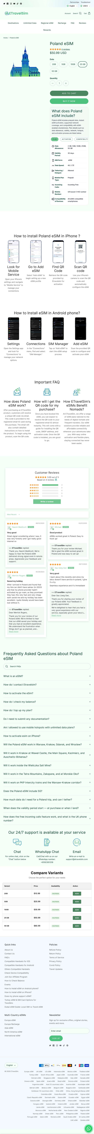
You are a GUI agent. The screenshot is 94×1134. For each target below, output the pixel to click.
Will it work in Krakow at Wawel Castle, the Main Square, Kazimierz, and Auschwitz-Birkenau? (44, 755)
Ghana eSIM (72, 1101)
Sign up (56, 1038)
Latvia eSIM (40, 1107)
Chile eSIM (59, 1091)
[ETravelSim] (16, 13)
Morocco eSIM (41, 1110)
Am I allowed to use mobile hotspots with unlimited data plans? (39, 727)
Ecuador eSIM (74, 1097)
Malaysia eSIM (63, 1078)
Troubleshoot (85, 2)
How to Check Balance (14, 980)
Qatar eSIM (44, 1117)
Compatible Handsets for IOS (17, 961)
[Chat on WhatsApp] (88, 1128)
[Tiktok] (17, 3)
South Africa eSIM (47, 1075)
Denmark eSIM (50, 1097)
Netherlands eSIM (55, 1110)
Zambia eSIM (84, 1120)
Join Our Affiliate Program (16, 977)
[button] (55, 49)
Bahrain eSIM (34, 1088)
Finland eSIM (84, 1081)
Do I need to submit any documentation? (26, 718)
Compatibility (82, 139)
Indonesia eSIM (59, 1071)
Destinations (13, 23)
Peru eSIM (59, 1114)
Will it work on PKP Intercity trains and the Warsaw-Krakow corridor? (42, 782)
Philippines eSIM (72, 1114)
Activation (66, 139)
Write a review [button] (47, 501)
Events (7, 984)
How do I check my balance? (19, 701)
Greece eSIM (29, 1081)
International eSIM (12, 1035)
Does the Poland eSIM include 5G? (22, 791)
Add (77, 894)
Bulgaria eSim (71, 1088)
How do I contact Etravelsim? (20, 684)
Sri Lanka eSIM (84, 1117)
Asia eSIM (9, 1028)
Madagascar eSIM (83, 1107)
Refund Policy (55, 950)
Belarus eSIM (46, 1088)
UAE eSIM (74, 1120)
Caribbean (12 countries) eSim (42, 1091)
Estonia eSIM (72, 1081)
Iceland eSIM (50, 1104)
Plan (55, 139)
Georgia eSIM (47, 1101)
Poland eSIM (14, 38)
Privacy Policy (55, 961)
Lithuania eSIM (69, 1107)
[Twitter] (4, 3)
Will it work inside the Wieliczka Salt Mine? (27, 765)
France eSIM (84, 1075)
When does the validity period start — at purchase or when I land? (41, 808)
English (10, 1065)
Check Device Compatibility (17, 973)
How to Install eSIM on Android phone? (22, 988)
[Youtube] (14, 3)
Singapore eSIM (49, 1078)
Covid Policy (54, 965)
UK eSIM (39, 1071)
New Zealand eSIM (71, 1110)
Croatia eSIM (73, 1094)
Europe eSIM (10, 1020)
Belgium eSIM (58, 1088)
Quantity (53, 78)
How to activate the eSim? (18, 693)
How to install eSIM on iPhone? (18, 992)
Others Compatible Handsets (17, 969)
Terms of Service (56, 957)
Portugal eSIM (32, 1117)
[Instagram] (11, 3)
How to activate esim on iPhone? (21, 735)
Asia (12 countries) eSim (54, 1084)
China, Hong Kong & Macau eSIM (77, 1091)
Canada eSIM (84, 1078)
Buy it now (69, 101)
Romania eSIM (56, 1117)
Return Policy (55, 953)
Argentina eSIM (37, 1084)
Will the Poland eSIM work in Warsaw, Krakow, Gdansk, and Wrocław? (42, 744)
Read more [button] (56, 615)
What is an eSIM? (13, 676)
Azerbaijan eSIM (83, 1084)
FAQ (72, 23)
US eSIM (48, 1071)
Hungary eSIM (38, 1104)
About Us (9, 950)
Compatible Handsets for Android (19, 965)
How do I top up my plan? (17, 710)
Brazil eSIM (61, 1081)
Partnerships (74, 2)
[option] (25, 60)
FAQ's (7, 957)
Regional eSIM (47, 23)
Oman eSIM (49, 1114)
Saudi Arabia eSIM (69, 1117)
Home (5, 38)
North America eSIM (13, 1032)
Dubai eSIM (62, 1097)
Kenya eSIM (85, 1104)
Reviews (82, 23)
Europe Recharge (12, 1024)
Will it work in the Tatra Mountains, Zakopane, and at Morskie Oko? (41, 773)
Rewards (47, 30)
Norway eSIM (37, 1114)
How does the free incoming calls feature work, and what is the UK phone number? (45, 818)
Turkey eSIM (33, 1075)
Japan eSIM (61, 1075)
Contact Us (9, 953)
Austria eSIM (70, 1084)
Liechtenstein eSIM (54, 1107)
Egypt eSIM (85, 1097)
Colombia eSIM (46, 1094)
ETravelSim (14, 1071)
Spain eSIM (40, 1081)
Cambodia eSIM (83, 1088)
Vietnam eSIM (36, 1078)
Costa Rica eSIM (60, 1094)
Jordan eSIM (73, 1104)
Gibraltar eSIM (84, 1101)
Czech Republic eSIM (34, 1097)
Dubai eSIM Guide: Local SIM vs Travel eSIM (24, 1007)
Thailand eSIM (84, 1071)
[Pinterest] (21, 3)
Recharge (62, 23)
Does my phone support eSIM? (18, 996)
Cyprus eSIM (84, 1094)
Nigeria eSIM (84, 1110)
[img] (12, 523)
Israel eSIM (51, 1081)
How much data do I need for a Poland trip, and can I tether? (37, 799)
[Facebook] (7, 3)
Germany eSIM (60, 1101)
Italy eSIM (73, 1078)
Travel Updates (55, 969)
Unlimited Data (29, 23)
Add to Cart (69, 93)
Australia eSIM (73, 1075)
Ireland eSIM (62, 1104)
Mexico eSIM (72, 1071)
